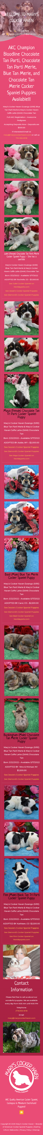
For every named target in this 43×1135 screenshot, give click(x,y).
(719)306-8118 (21, 1011)
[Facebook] (21, 1112)
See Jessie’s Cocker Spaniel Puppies (21, 291)
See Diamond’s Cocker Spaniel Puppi (20, 779)
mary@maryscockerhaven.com (17, 135)
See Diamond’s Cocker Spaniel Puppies (21, 295)
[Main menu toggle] (21, 6)
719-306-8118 (21, 138)
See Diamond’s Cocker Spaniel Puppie (21, 932)
